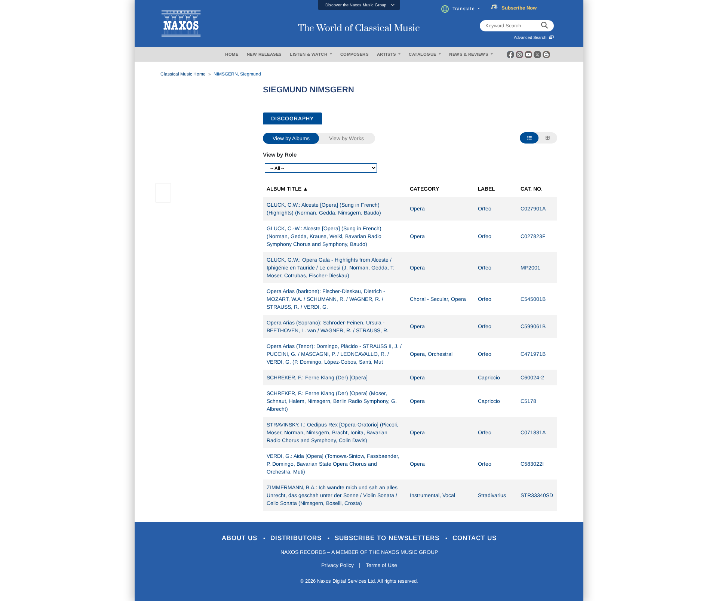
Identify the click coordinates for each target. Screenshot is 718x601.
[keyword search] (544, 25)
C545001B (533, 299)
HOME (231, 54)
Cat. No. (532, 189)
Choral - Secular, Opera (438, 299)
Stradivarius (492, 495)
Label (486, 189)
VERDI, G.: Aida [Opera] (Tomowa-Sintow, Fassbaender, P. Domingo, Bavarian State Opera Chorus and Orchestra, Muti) (333, 464)
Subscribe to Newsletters (388, 538)
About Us (241, 538)
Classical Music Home (183, 74)
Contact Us (474, 538)
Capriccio (489, 377)
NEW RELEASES (264, 54)
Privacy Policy (337, 565)
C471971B (533, 354)
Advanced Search (531, 37)
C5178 (528, 401)
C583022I (532, 464)
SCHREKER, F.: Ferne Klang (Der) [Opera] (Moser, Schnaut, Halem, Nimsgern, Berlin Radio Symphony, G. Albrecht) (332, 401)
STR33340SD (537, 495)
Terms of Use (381, 565)
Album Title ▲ (287, 189)
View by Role (280, 154)
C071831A (533, 432)
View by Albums (291, 138)
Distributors (297, 538)
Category (424, 189)
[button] (359, 5)
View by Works (346, 138)
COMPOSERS (354, 54)
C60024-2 (532, 377)
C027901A (533, 209)
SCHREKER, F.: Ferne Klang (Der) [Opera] (317, 377)
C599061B (533, 326)
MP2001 (530, 268)
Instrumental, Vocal (432, 495)
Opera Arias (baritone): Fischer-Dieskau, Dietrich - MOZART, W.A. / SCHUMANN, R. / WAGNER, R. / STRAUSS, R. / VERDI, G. (326, 299)
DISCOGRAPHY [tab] (292, 118)
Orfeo (484, 209)
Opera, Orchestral (431, 354)
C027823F (533, 236)
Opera (417, 209)
